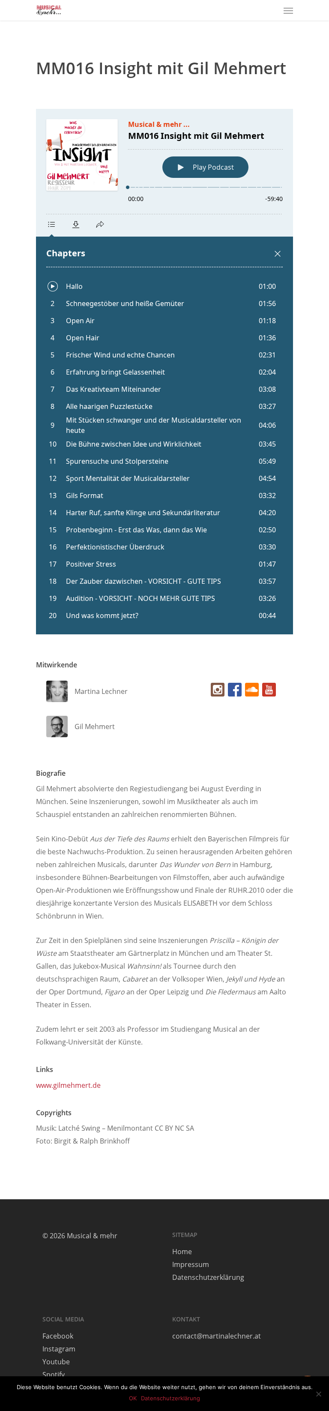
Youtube (56, 1361)
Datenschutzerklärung (208, 1277)
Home (182, 1251)
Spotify (53, 1374)
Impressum (190, 1264)
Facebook (57, 1336)
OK (133, 1398)
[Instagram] (215, 691)
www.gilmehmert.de (68, 1085)
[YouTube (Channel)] (267, 691)
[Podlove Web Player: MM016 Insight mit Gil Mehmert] (164, 371)
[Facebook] (233, 691)
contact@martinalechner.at (216, 1336)
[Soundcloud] (250, 691)
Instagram (58, 1349)
